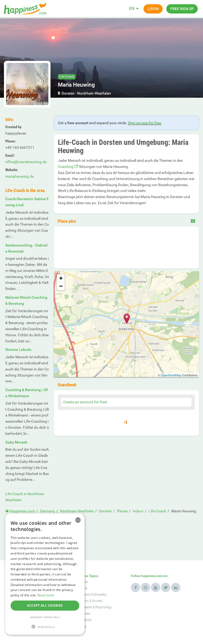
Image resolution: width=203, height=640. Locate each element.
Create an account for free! (85, 402)
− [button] (61, 286)
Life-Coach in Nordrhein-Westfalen (25, 497)
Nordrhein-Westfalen (94, 93)
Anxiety (97, 601)
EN (131, 8)
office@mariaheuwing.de (26, 162)
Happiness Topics (85, 576)
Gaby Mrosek (16, 442)
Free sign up (182, 9)
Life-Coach (66, 76)
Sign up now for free (144, 123)
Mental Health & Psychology (92, 607)
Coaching (65, 166)
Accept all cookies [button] (45, 605)
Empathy (100, 594)
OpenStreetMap (171, 375)
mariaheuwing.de (19, 176)
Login (153, 9)
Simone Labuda (18, 349)
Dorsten (68, 93)
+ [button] (61, 278)
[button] (45, 626)
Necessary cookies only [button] (45, 617)
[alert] (45, 574)
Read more (46, 595)
